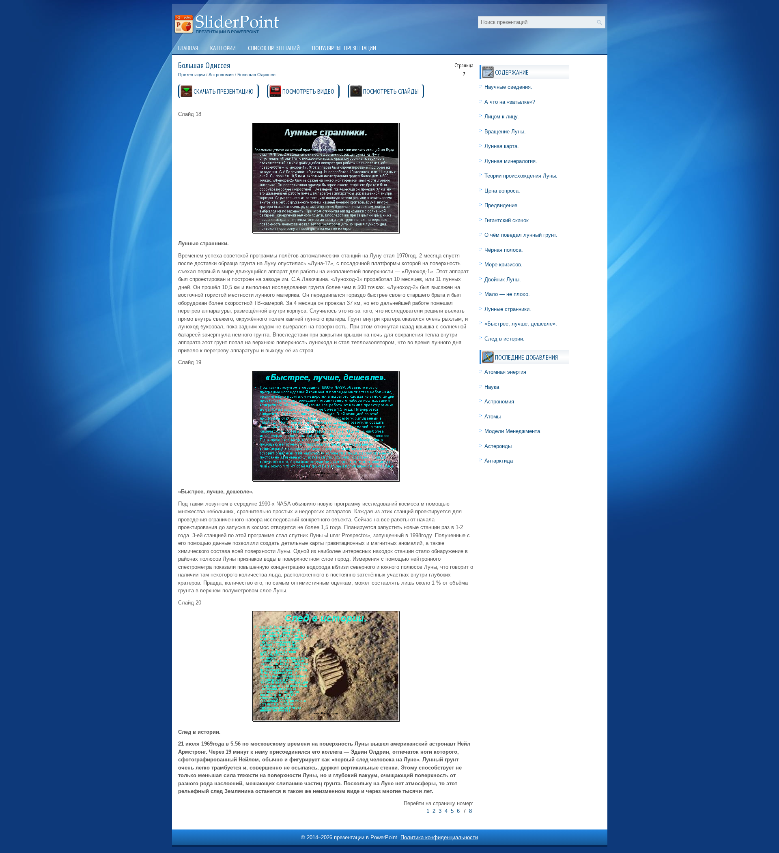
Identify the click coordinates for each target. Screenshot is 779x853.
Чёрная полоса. (503, 250)
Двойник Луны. (502, 279)
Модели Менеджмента (512, 431)
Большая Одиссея (256, 74)
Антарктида (498, 461)
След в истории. (504, 339)
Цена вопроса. (502, 191)
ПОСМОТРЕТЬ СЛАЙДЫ (391, 91)
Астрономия (221, 74)
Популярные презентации (344, 48)
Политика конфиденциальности (439, 837)
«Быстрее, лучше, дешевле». (520, 324)
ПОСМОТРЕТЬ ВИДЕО (308, 91)
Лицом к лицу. (501, 117)
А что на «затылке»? (509, 102)
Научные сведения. (508, 87)
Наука (491, 387)
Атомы (492, 417)
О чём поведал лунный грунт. (520, 235)
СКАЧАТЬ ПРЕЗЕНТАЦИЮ (224, 91)
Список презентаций (274, 48)
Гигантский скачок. (507, 220)
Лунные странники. (507, 309)
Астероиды (498, 446)
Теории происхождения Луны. (520, 176)
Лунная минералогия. (510, 161)
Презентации (191, 74)
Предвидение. (501, 205)
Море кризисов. (503, 264)
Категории (223, 48)
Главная (188, 48)
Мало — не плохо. (507, 294)
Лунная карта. (501, 146)
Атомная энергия (505, 372)
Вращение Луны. (505, 132)
